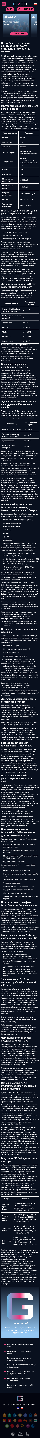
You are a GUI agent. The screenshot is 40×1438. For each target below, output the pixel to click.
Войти (10, 9)
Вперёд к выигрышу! (20, 1319)
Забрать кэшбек (13, 34)
